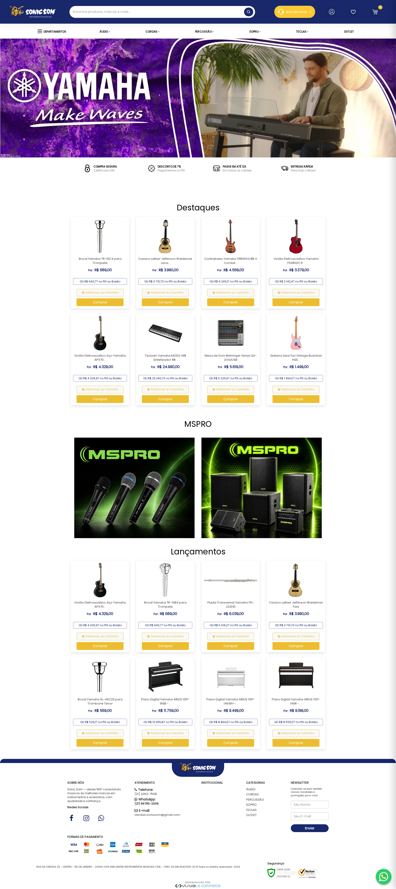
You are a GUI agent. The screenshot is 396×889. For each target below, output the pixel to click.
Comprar (100, 302)
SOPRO (251, 804)
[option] (99, 168)
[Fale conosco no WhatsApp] (383, 876)
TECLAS (251, 810)
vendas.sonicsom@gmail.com (157, 815)
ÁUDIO (251, 789)
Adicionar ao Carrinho (101, 292)
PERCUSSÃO (255, 799)
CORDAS (252, 794)
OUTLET (251, 815)
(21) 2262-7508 (146, 794)
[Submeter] (248, 12)
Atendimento (296, 12)
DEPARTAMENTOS (55, 32)
